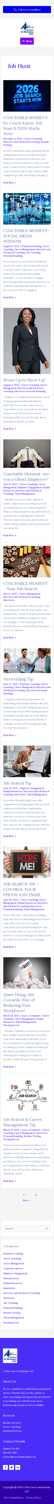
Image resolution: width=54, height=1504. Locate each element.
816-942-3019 (10, 1452)
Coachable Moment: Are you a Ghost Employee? (26, 476)
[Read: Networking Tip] (27, 660)
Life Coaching (33, 252)
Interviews (19, 391)
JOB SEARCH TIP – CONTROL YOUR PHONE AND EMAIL (22, 889)
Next (27, 1200)
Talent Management (24, 493)
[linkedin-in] (18, 1467)
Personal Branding (13, 255)
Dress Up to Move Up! (24, 379)
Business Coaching (31, 246)
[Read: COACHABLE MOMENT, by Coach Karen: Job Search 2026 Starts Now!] (27, 95)
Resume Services (11, 1422)
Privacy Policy (33, 1497)
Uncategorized (11, 1025)
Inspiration (9, 1288)
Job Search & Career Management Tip (22, 1122)
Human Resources (12, 791)
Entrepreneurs (11, 1278)
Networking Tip (18, 679)
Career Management (24, 249)
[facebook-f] (6, 1467)
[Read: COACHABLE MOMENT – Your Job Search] (27, 561)
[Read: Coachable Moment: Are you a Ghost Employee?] (27, 453)
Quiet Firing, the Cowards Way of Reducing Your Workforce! (19, 1002)
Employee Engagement (30, 487)
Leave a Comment (31, 1015)
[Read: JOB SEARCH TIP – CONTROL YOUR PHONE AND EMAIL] (27, 862)
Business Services (12, 1430)
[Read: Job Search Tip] (27, 761)
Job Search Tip (17, 783)
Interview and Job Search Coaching (21, 141)
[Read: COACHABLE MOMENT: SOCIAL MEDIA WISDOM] (27, 208)
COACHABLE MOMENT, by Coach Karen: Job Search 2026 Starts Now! (25, 125)
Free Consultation (13, 1497)
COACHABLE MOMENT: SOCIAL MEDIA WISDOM (26, 236)
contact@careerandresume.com (19, 1456)
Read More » (9, 183)
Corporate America (13, 1268)
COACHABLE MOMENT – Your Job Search (25, 586)
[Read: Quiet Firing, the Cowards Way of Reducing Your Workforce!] (27, 972)
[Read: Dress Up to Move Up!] (27, 340)
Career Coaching (33, 138)
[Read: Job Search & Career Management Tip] (27, 1095)
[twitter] (12, 1467)
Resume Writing (32, 1136)
